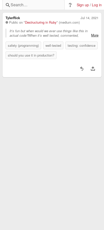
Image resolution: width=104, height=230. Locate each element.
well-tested (53, 45)
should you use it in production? (31, 55)
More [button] (94, 35)
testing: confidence (81, 45)
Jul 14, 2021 (89, 18)
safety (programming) (23, 45)
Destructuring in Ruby (41, 22)
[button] (70, 5)
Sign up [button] (83, 5)
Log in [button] (97, 5)
